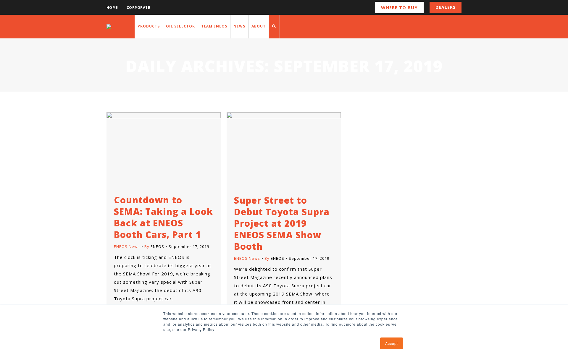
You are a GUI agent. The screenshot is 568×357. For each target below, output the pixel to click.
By (154, 246)
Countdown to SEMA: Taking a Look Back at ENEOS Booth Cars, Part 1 (163, 217)
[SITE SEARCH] (274, 26)
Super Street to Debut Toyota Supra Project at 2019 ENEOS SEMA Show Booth (282, 223)
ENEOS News (127, 246)
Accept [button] (391, 343)
